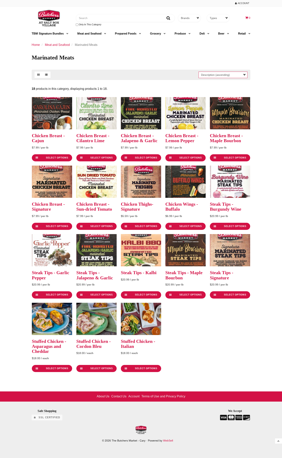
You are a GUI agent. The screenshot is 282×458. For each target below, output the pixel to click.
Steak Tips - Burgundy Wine (225, 207)
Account (243, 3)
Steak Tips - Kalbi (139, 272)
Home (36, 44)
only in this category (89, 24)
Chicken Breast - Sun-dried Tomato (94, 207)
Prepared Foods (126, 33)
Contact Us (118, 396)
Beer (221, 33)
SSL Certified (48, 417)
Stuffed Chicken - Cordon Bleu (93, 344)
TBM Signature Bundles (48, 33)
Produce (181, 33)
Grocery (156, 33)
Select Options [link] (57, 157)
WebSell (168, 440)
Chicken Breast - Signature (48, 207)
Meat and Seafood (89, 33)
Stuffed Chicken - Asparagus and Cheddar (49, 346)
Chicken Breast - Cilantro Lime (92, 138)
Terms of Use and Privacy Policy (163, 396)
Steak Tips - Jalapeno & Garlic (94, 275)
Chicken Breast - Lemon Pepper (181, 138)
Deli (202, 33)
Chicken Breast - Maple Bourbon (226, 138)
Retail (242, 33)
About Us (103, 396)
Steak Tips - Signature (221, 275)
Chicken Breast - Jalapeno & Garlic (139, 138)
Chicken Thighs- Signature (137, 207)
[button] (247, 17)
